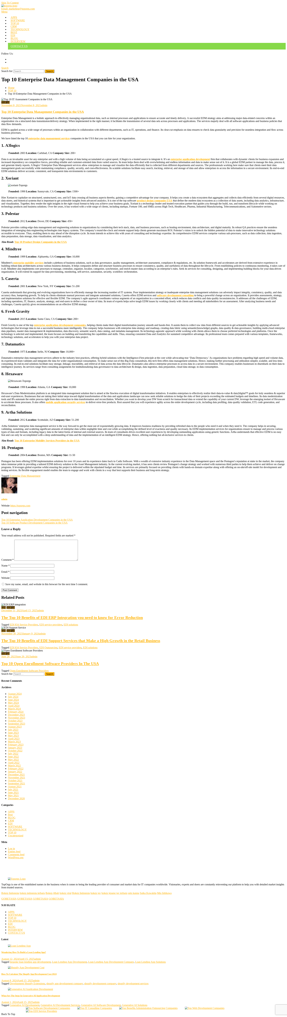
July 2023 (13, 729)
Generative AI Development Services (60, 1005)
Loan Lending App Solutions (150, 961)
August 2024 (15, 693)
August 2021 (15, 786)
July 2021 (13, 789)
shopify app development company (64, 983)
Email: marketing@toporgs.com (18, 8)
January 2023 (15, 747)
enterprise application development (190, 159)
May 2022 (13, 759)
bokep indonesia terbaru (32, 893)
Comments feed (16, 854)
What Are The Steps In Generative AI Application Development (30, 995)
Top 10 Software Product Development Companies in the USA (34, 522)
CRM (14, 26)
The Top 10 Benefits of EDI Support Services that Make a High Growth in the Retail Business (80, 640)
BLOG (14, 38)
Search (4, 67)
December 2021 (16, 774)
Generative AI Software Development (101, 1005)
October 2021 (15, 780)
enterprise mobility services (28, 262)
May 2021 (13, 795)
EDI (13, 35)
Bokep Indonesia (10, 893)
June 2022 (13, 756)
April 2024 (13, 705)
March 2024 (14, 708)
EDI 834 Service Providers (24, 624)
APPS (14, 17)
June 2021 (13, 792)
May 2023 (13, 735)
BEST (14, 32)
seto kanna (133, 893)
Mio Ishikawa (164, 893)
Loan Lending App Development (69, 961)
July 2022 (13, 753)
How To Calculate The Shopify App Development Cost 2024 (29, 974)
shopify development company (100, 983)
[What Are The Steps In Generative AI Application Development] (143, 989)
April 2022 (13, 762)
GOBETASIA (8, 898)
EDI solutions (71, 624)
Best (10, 814)
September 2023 (16, 723)
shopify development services (133, 983)
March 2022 (14, 765)
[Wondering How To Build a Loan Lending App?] (143, 945)
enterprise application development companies (60, 325)
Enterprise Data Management (25, 475)
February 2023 (15, 744)
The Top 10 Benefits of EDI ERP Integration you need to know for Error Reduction (72, 617)
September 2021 (16, 783)
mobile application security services (65, 402)
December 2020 (16, 798)
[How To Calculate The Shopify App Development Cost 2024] (143, 967)
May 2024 (13, 702)
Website (5, 577)
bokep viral (65, 893)
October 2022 (15, 750)
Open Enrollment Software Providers (29, 670)
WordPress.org (15, 857)
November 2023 (16, 717)
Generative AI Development (24, 1005)
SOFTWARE (18, 20)
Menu (4, 11)
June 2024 (13, 699)
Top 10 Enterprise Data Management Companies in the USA (42, 112)
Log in (11, 848)
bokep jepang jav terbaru (114, 893)
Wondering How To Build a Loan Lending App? (23, 952)
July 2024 (13, 696)
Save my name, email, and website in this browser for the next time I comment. (46, 584)
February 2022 (15, 768)
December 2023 (16, 714)
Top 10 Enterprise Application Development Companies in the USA (37, 519)
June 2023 (13, 732)
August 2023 (15, 726)
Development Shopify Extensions (27, 983)
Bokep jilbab (52, 893)
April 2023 (13, 738)
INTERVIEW (18, 41)
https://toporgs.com (20, 505)
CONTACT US (19, 46)
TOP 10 (15, 23)
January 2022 (15, 771)
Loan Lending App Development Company (111, 961)
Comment (7, 559)
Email (5, 571)
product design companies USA (154, 200)
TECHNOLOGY (20, 29)
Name (5, 565)
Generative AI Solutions (134, 1005)
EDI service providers (50, 624)
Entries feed (14, 851)
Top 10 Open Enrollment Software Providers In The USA (50, 663)
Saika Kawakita (148, 893)
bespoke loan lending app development (30, 961)
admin (44, 105)
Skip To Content (10, 2)
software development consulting (175, 295)
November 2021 (16, 777)
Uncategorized (15, 835)
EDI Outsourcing (48, 647)
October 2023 (15, 720)
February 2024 (15, 711)
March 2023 (14, 741)
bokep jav (96, 893)
